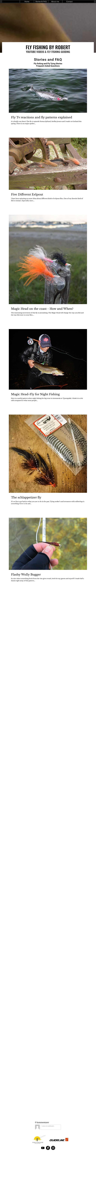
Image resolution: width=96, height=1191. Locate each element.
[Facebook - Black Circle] (48, 1148)
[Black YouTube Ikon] (43, 1148)
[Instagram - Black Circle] (53, 1148)
